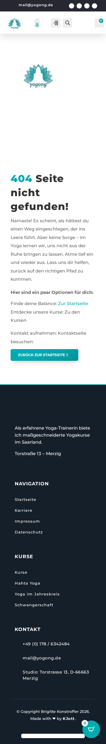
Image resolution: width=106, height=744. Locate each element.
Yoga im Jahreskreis (37, 594)
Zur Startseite (72, 303)
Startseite (25, 499)
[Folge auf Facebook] (71, 6)
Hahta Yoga (27, 583)
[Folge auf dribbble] (94, 6)
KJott (69, 718)
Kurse (21, 572)
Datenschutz (29, 532)
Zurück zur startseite (41, 355)
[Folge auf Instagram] (87, 6)
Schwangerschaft (34, 604)
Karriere (23, 510)
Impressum (27, 521)
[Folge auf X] (79, 6)
